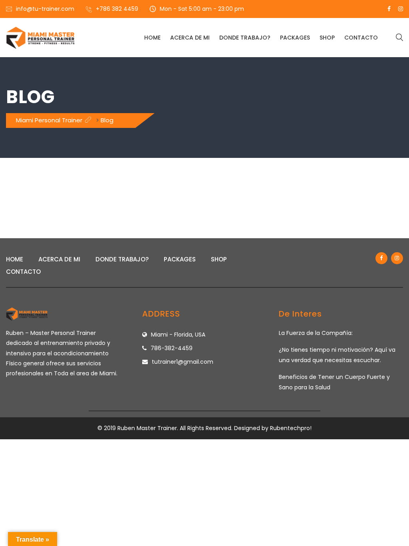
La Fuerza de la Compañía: (316, 333)
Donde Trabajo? (244, 38)
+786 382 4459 (117, 9)
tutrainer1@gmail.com (182, 362)
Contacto (361, 38)
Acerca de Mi (190, 38)
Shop (327, 38)
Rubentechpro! (291, 428)
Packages (295, 38)
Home (152, 38)
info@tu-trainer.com (45, 9)
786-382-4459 (172, 348)
